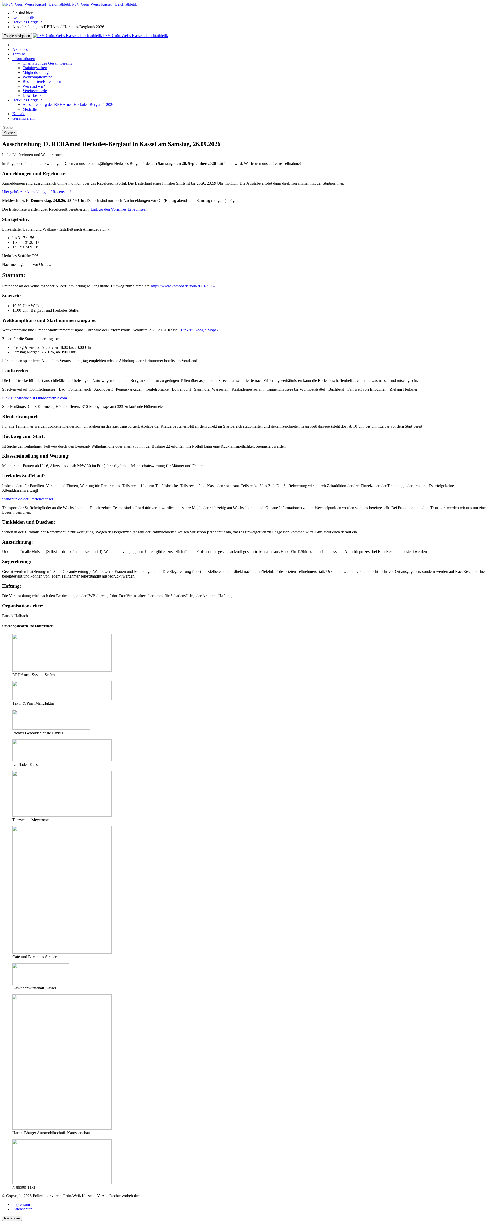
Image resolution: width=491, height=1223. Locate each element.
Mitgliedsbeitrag (36, 72)
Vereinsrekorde (35, 91)
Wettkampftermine (37, 77)
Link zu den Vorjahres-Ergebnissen (119, 209)
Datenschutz (22, 1209)
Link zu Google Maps (198, 330)
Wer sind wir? (34, 86)
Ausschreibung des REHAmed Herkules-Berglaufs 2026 (68, 104)
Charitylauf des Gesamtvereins (47, 63)
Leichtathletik (23, 17)
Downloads (32, 95)
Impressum (21, 1204)
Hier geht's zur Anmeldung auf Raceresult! (36, 192)
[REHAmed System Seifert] (62, 670)
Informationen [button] (23, 58)
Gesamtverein (23, 118)
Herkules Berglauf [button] (27, 100)
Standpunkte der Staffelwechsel (27, 499)
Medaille (30, 109)
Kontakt (18, 114)
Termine (19, 54)
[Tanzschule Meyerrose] (62, 815)
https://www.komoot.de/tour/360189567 (183, 286)
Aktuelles (20, 49)
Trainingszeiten (35, 68)
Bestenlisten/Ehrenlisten (42, 81)
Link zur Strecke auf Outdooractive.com (34, 398)
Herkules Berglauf (27, 22)
